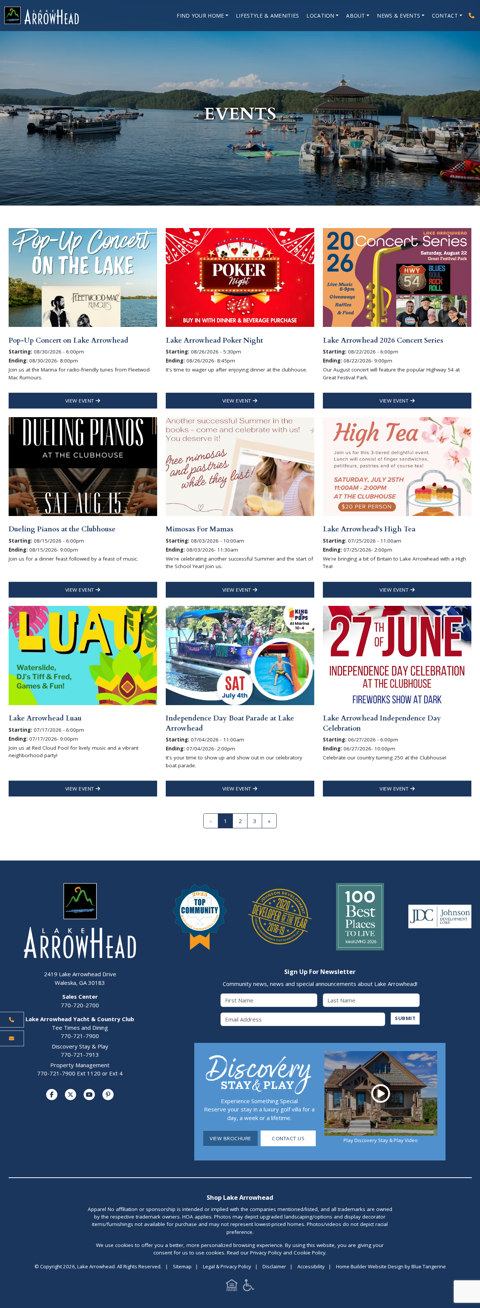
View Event (80, 400)
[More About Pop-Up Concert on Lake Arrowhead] (83, 276)
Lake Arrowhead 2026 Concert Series (383, 340)
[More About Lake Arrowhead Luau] (83, 655)
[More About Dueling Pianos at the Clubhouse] (83, 466)
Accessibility (311, 1266)
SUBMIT (405, 1018)
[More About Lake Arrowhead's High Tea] (397, 466)
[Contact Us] (12, 1038)
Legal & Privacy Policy (227, 1266)
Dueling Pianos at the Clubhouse (62, 529)
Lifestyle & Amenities (267, 15)
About (355, 15)
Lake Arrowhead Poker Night (214, 340)
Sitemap (182, 1266)
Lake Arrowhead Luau (45, 718)
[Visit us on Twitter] (70, 1094)
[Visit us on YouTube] (89, 1094)
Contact (445, 15)
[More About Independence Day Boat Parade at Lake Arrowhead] (240, 655)
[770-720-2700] (471, 15)
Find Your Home (200, 15)
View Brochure (230, 1138)
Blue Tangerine (428, 1266)
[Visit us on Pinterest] (108, 1094)
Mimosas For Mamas (199, 529)
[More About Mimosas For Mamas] (240, 466)
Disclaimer (274, 1266)
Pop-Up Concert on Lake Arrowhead (68, 340)
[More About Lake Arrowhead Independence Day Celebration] (397, 655)
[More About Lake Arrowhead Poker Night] (240, 276)
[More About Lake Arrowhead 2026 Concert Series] (397, 276)
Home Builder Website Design (370, 1266)
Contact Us (288, 1138)
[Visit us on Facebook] (51, 1094)
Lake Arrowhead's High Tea (369, 529)
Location (320, 15)
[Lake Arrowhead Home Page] (63, 15)
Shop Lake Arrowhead (240, 1197)
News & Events (398, 15)
